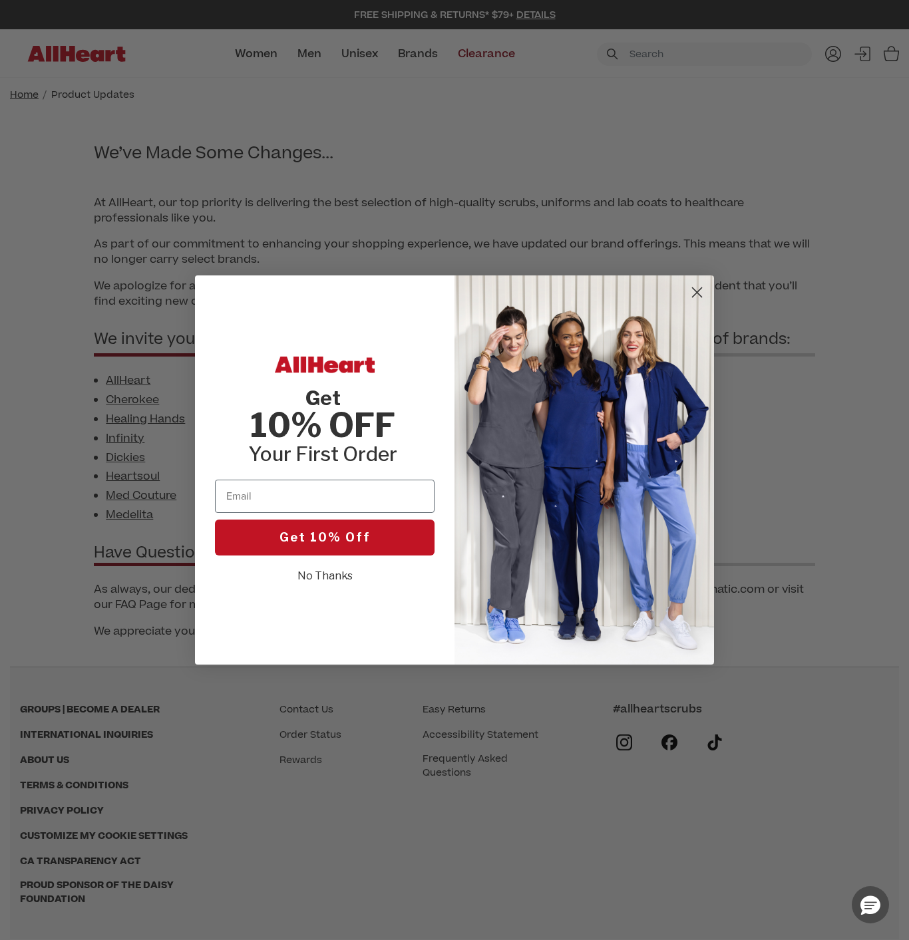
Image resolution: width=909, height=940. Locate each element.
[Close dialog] (697, 292)
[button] (870, 904)
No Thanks (325, 575)
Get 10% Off (325, 537)
